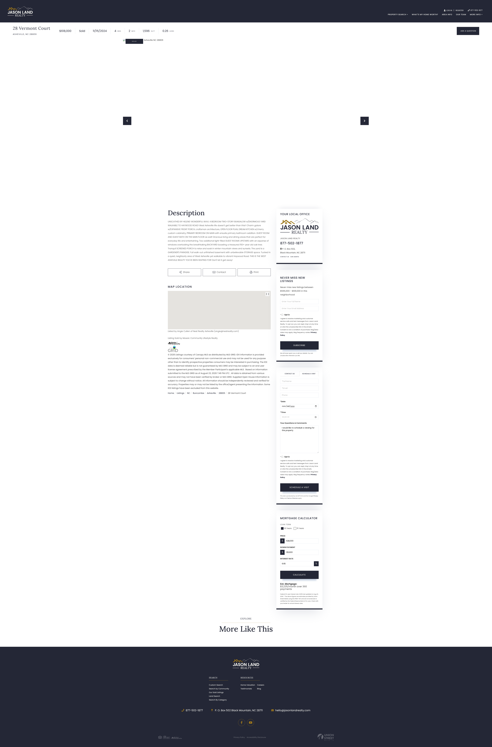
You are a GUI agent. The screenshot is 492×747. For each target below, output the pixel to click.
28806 (222, 393)
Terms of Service (292, 498)
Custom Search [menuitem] (216, 685)
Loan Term (285, 524)
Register (460, 10)
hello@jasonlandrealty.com (292, 710)
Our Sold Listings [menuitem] (216, 692)
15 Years (300, 528)
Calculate (299, 574)
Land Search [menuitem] (214, 696)
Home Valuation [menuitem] (248, 685)
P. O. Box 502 (238, 710)
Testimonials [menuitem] (246, 688)
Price (282, 536)
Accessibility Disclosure (256, 737)
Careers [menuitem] (260, 685)
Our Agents (294, 257)
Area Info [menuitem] (447, 14)
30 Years (288, 528)
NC (188, 393)
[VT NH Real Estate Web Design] (326, 737)
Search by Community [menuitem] (219, 688)
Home (171, 393)
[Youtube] (250, 722)
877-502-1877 (476, 10)
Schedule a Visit (308, 374)
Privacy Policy (239, 737)
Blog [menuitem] (259, 688)
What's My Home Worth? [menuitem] (425, 14)
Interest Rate (286, 558)
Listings (180, 393)
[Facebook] (241, 722)
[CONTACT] (468, 31)
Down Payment (287, 547)
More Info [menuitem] (475, 14)
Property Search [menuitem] (397, 14)
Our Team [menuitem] (461, 14)
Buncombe (198, 393)
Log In (449, 10)
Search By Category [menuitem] (218, 700)
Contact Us (284, 257)
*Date (282, 401)
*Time (283, 412)
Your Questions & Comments (293, 423)
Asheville (211, 393)
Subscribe (299, 345)
